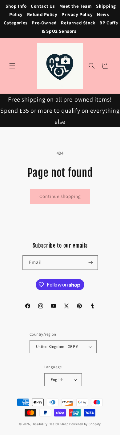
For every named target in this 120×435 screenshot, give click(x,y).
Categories (16, 23)
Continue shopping (60, 196)
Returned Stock (78, 23)
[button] (12, 66)
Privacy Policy (77, 14)
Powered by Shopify (85, 424)
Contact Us (43, 6)
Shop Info (16, 6)
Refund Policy (42, 14)
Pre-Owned (44, 23)
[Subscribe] (91, 262)
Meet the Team (75, 6)
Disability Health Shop (50, 424)
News (103, 14)
